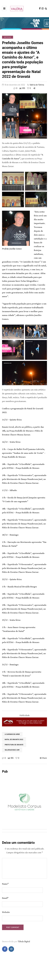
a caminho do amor (12, 734)
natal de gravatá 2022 (14, 739)
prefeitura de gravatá (14, 745)
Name (5, 884)
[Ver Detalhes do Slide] (24, 721)
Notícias (7, 37)
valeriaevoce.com (12, 750)
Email (5, 898)
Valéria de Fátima (37, 85)
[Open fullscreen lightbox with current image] (24, 116)
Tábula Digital (24, 941)
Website (6, 912)
